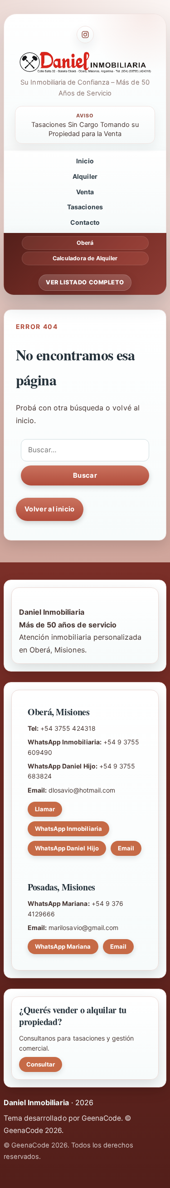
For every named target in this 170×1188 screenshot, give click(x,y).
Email (126, 848)
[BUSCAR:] (85, 450)
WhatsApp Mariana (63, 946)
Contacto (85, 222)
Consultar (40, 1064)
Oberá (85, 242)
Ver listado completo (85, 282)
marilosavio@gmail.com (83, 927)
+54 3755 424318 (67, 728)
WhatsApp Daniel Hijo (67, 848)
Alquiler (85, 176)
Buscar (85, 475)
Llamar (45, 809)
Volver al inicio (49, 509)
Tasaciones (85, 207)
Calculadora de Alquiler (85, 258)
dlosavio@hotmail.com (82, 790)
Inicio (85, 161)
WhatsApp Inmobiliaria (68, 828)
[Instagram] (85, 34)
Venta (85, 192)
